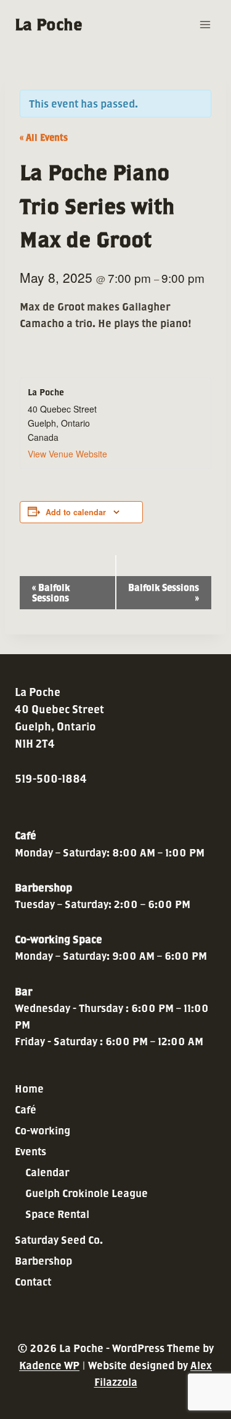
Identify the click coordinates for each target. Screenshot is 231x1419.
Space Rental (57, 1214)
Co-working (42, 1130)
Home (29, 1088)
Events (30, 1151)
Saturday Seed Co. (59, 1240)
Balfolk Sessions (51, 592)
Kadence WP (49, 1365)
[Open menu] (204, 24)
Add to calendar (76, 512)
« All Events (44, 137)
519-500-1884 (51, 778)
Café (25, 1109)
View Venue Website (67, 454)
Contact (33, 1281)
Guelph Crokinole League (86, 1193)
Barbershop (43, 1261)
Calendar (47, 1172)
